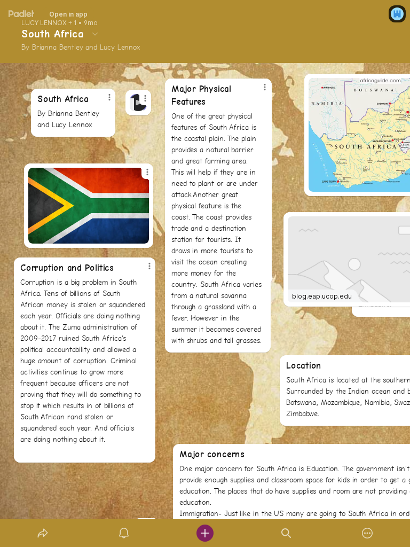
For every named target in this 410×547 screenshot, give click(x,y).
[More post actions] (138, 102)
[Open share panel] (42, 533)
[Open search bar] (286, 533)
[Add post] (205, 533)
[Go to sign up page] (397, 13)
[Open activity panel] (124, 533)
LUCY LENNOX (44, 23)
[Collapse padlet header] (95, 33)
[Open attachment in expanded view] (88, 206)
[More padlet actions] (367, 533)
